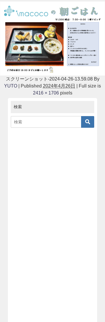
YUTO (10, 85)
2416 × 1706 (46, 92)
